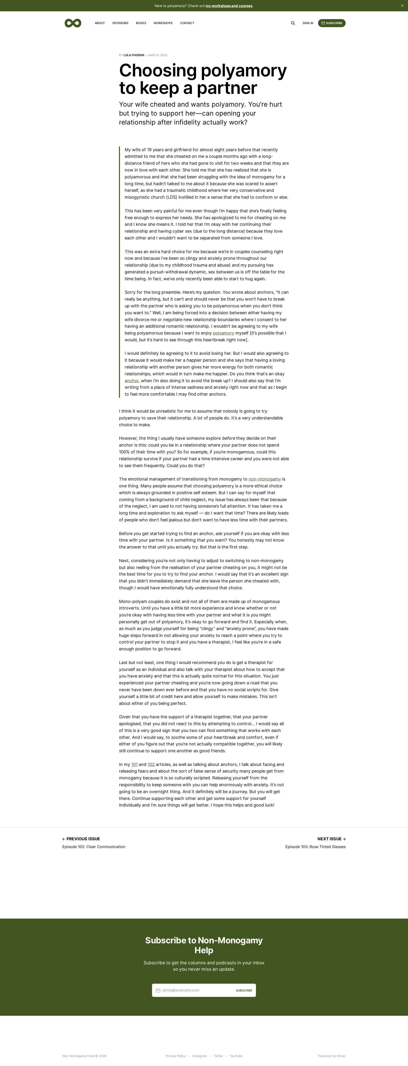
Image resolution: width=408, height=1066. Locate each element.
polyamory (223, 332)
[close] (402, 5)
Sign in (308, 23)
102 (151, 764)
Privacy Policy (176, 1056)
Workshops (163, 23)
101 (134, 764)
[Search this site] (293, 23)
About (100, 23)
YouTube (236, 1056)
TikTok (218, 1056)
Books (141, 23)
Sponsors (120, 23)
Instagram (199, 1056)
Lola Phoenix (133, 55)
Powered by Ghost (332, 1056)
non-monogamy (265, 479)
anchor (132, 380)
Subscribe (334, 23)
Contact (187, 23)
